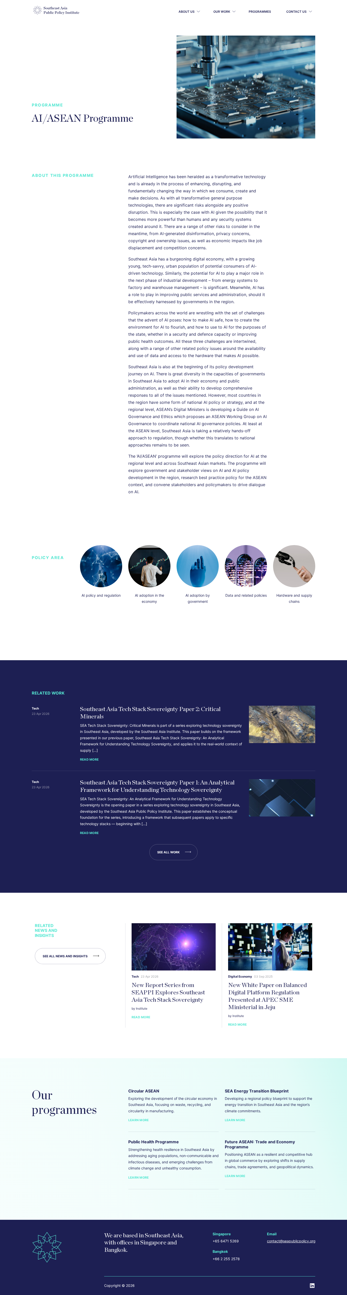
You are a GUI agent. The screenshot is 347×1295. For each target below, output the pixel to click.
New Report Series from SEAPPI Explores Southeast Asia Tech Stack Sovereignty (168, 992)
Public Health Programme (153, 1141)
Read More (89, 759)
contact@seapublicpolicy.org (291, 1241)
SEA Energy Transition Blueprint (257, 1090)
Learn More (138, 1120)
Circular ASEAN (143, 1090)
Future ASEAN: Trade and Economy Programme (260, 1144)
